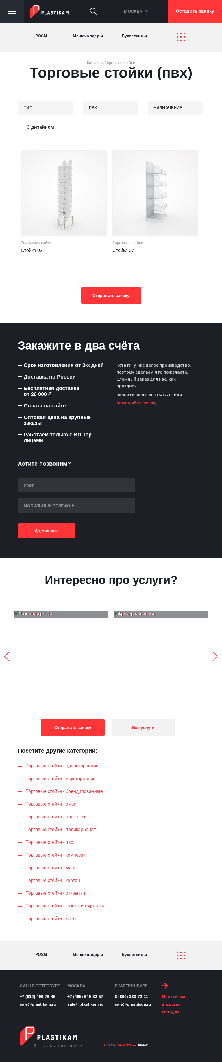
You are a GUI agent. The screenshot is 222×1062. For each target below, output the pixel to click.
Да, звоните (47, 530)
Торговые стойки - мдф (50, 867)
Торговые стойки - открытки (55, 893)
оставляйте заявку (136, 402)
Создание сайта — (120, 1045)
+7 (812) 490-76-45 (38, 996)
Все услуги (143, 727)
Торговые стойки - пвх (49, 842)
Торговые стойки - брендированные (64, 791)
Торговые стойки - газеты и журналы (65, 905)
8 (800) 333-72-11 (131, 996)
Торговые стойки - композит (55, 854)
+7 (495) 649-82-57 (85, 996)
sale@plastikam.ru (38, 1004)
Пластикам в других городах (173, 1004)
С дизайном (40, 127)
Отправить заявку (111, 295)
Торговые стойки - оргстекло (56, 816)
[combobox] (45, 108)
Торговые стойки (119, 62)
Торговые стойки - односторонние (62, 765)
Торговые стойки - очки (50, 804)
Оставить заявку (195, 11)
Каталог (94, 62)
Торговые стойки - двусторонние (61, 778)
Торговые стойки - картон (53, 880)
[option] (61, 614)
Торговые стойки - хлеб (51, 918)
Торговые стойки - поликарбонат (61, 829)
